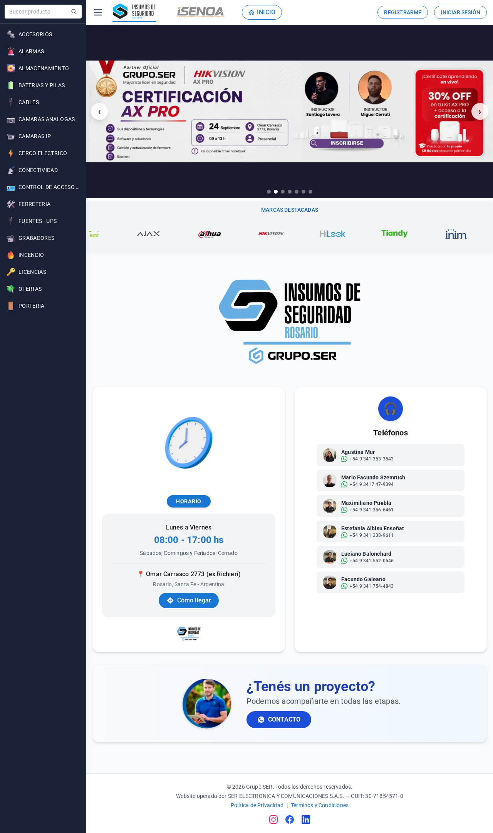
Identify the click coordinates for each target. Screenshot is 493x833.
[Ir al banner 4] (290, 192)
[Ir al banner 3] (283, 192)
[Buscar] (74, 11)
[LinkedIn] (306, 819)
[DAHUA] (186, 233)
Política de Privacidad (257, 805)
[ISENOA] (201, 12)
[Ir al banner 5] (296, 192)
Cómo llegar (194, 600)
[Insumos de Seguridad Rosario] (134, 12)
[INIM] (432, 233)
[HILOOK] (309, 233)
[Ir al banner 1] (269, 192)
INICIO (266, 12)
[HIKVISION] (248, 233)
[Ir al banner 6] (303, 192)
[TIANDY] (371, 233)
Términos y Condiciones (320, 805)
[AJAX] (124, 233)
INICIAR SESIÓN (460, 12)
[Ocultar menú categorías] (97, 12)
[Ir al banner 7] (310, 192)
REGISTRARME (402, 12)
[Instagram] (273, 819)
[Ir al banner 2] (276, 192)
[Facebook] (289, 819)
